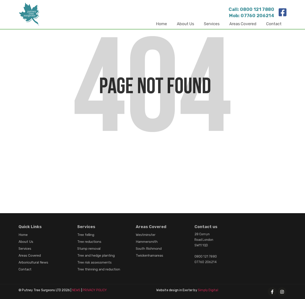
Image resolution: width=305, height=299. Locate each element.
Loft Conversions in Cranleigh (90, 163)
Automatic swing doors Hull (126, 154)
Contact (274, 23)
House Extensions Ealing (41, 189)
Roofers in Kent (192, 180)
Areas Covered (242, 23)
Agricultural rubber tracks (124, 198)
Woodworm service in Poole (85, 171)
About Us (185, 23)
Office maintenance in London (101, 180)
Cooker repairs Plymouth (87, 189)
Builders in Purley (35, 154)
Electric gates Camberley (153, 180)
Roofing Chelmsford (180, 163)
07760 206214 (257, 15)
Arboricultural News (33, 262)
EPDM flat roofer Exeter (40, 163)
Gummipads (161, 198)
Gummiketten (230, 189)
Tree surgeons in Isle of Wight (45, 180)
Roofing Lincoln (255, 163)
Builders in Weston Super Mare (139, 171)
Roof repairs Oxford (226, 180)
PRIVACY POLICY (95, 290)
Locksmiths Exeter (82, 198)
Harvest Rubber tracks (195, 189)
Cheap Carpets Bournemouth (179, 154)
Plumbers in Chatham (187, 171)
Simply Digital (208, 290)
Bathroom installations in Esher (236, 171)
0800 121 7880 (257, 9)
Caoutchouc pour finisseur (198, 198)
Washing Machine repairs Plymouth (142, 189)
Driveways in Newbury (39, 171)
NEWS (76, 290)
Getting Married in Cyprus (76, 154)
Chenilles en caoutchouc (41, 198)
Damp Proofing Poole (220, 163)
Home (161, 23)
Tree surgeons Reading (140, 163)
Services (211, 23)
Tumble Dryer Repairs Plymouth (235, 154)
